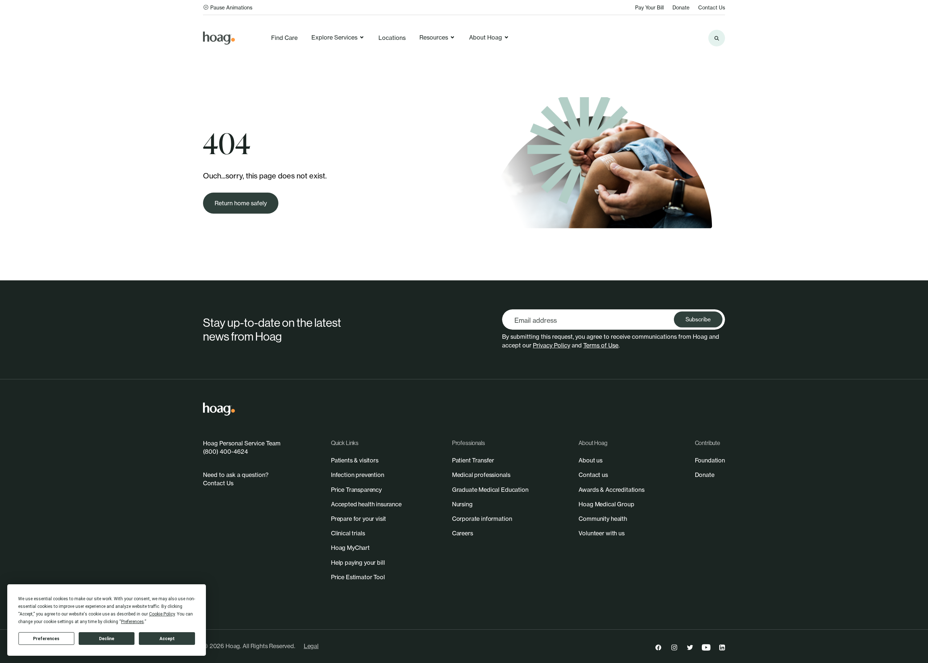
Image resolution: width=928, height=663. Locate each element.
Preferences (46, 638)
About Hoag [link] (485, 37)
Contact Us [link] (711, 7)
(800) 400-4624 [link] (225, 451)
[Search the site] (716, 38)
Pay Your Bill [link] (649, 7)
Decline (106, 638)
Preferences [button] (132, 621)
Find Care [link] (284, 37)
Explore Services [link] (334, 37)
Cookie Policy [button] (162, 614)
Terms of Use (600, 345)
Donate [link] (680, 7)
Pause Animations (231, 7)
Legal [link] (311, 646)
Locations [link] (392, 37)
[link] (219, 38)
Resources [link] (433, 37)
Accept (167, 638)
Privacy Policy (551, 345)
